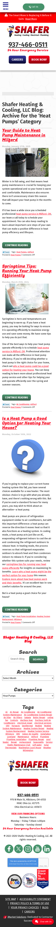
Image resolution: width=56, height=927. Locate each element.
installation (45, 734)
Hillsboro (18, 619)
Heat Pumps (21, 252)
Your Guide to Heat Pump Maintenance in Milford (23, 135)
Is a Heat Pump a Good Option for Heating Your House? (26, 423)
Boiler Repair (39, 717)
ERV (7, 726)
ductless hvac (26, 720)
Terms (45, 865)
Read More (31, 19)
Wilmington (28, 750)
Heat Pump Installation (26, 616)
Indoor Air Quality (30, 734)
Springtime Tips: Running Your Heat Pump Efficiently (27, 270)
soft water (37, 745)
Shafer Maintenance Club (18, 745)
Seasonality (38, 742)
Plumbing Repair (36, 739)
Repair (14, 742)
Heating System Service (38, 731)
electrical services (42, 723)
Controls (14, 720)
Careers (17, 59)
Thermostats (11, 747)
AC (6, 712)
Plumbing (44, 737)
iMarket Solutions (17, 917)
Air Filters (17, 717)
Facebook (9, 849)
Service (49, 742)
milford (31, 252)
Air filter (7, 717)
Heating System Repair (34, 728)
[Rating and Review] (43, 888)
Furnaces (16, 726)
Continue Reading (16, 245)
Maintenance (23, 737)
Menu (5, 9)
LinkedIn (47, 849)
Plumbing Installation (16, 739)
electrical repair (24, 723)
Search (38, 659)
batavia (27, 717)
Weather (47, 747)
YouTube (37, 849)
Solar (46, 745)
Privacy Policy (20, 863)
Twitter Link (6, 252)
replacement (25, 742)
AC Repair (14, 712)
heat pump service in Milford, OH (33, 214)
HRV (18, 734)
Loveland (11, 737)
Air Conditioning (22, 404)
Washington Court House (30, 747)
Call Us (34, 7)
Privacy (41, 865)
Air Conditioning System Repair (38, 715)
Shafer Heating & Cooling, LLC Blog (28, 639)
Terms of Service (30, 863)
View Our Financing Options (28, 813)
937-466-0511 (28, 44)
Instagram (28, 849)
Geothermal (27, 726)
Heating (38, 726)
